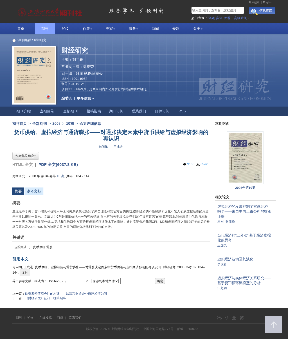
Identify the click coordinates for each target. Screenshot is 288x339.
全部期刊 (70, 111)
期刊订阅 (116, 111)
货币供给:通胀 (43, 247)
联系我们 (139, 111)
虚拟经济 (20, 247)
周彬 (220, 221)
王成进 (118, 147)
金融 (211, 18)
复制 (24, 272)
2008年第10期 (245, 188)
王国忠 (222, 245)
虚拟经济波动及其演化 (235, 259)
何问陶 (103, 147)
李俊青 (222, 264)
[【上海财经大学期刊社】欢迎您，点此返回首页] (50, 11)
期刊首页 (19, 123)
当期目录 (47, 111)
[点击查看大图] (245, 157)
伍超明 (222, 288)
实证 (219, 18)
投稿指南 (94, 111)
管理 (227, 18)
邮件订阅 (162, 111)
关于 (196, 29)
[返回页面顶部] (273, 324)
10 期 (60, 176)
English (267, 2)
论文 (65, 29)
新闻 (155, 29)
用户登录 (254, 2)
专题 (176, 29)
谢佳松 (230, 221)
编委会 (66, 98)
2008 (56, 123)
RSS (182, 111)
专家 (109, 29)
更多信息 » (85, 98)
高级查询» (242, 18)
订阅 (60, 317)
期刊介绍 (23, 111)
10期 (70, 123)
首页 (20, 29)
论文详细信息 (90, 123)
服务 (132, 29)
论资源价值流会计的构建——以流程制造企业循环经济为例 (66, 293)
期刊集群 (24, 40)
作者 (86, 29)
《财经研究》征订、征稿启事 (45, 298)
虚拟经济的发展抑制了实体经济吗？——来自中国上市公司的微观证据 (244, 211)
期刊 (45, 29)
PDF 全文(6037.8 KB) (58, 164)
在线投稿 (45, 317)
